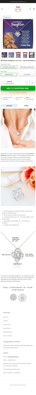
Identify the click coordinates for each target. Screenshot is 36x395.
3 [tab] (18, 49)
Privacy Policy (7, 324)
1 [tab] (15, 49)
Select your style (5, 64)
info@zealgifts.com (13, 356)
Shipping (26, 105)
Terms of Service (7, 335)
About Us (5, 317)
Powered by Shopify (22, 385)
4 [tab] (19, 49)
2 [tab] (16, 49)
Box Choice (4, 71)
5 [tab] (20, 49)
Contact (5, 321)
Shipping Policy (7, 332)
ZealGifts (15, 385)
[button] (2, 9)
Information (9, 105)
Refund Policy (7, 328)
